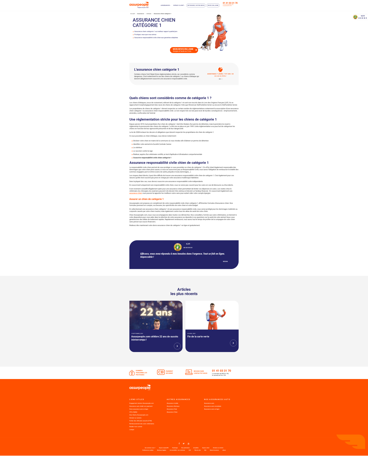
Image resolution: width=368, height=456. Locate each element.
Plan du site (197, 450)
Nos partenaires (185, 447)
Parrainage (175, 447)
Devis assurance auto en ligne (138, 409)
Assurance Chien (172, 412)
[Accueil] (139, 5)
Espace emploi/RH (163, 447)
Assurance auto (209, 403)
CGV (190, 450)
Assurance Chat (172, 409)
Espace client (205, 447)
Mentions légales (161, 450)
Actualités (196, 447)
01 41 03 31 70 (230, 3)
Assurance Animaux (173, 406)
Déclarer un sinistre (135, 418)
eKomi (224, 450)
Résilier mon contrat (135, 426)
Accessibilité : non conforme (177, 450)
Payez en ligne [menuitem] (213, 5)
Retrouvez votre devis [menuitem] (196, 5)
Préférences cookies (147, 450)
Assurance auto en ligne (211, 409)
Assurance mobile (172, 403)
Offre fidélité (133, 412)
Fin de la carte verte (142, 336)
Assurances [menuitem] (165, 5)
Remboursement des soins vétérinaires (141, 424)
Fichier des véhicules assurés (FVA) (140, 421)
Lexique (131, 429)
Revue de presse (214, 450)
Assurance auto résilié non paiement (140, 406)
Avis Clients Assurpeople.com (138, 415)
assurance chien (135, 193)
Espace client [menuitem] (178, 5)
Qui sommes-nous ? (150, 447)
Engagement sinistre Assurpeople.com (141, 403)
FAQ (205, 450)
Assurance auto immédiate (212, 406)
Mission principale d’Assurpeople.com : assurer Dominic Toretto (208, 338)
